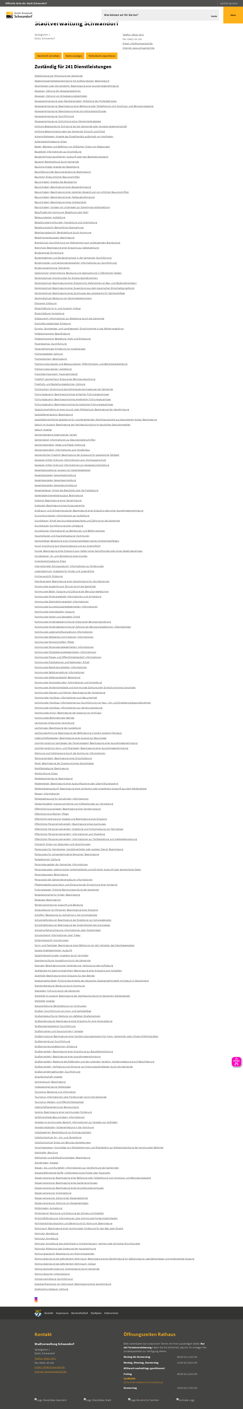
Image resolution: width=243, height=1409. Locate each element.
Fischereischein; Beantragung (51, 358)
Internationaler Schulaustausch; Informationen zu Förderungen (69, 566)
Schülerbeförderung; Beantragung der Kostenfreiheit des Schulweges (72, 925)
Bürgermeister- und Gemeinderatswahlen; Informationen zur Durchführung (76, 262)
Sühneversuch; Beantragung (50, 1081)
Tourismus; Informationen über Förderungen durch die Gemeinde (71, 1097)
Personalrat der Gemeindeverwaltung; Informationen (64, 879)
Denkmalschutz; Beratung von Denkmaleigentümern (63, 298)
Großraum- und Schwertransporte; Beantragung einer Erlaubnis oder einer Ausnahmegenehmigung (89, 510)
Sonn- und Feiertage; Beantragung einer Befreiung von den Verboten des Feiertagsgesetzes (84, 945)
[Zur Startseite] (46, 15)
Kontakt (48, 1313)
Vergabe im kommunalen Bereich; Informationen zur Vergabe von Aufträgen (76, 1122)
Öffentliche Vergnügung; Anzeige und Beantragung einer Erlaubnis (71, 818)
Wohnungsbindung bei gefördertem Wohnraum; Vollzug (65, 1263)
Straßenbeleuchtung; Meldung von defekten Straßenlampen (67, 1016)
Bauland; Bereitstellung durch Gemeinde (57, 161)
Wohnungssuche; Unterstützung (52, 1273)
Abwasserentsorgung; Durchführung (54, 116)
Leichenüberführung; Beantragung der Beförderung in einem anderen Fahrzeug (78, 733)
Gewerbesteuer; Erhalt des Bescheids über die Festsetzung (66, 490)
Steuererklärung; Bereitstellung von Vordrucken (61, 1006)
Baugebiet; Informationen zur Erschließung (58, 151)
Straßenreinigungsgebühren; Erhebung (56, 1046)
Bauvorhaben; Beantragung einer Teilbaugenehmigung (65, 197)
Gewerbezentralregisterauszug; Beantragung (59, 495)
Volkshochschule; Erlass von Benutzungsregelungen (63, 1142)
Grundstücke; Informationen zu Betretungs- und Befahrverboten (70, 530)
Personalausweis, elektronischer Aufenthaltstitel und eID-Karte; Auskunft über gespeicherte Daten (88, 869)
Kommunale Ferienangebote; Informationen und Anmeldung (68, 596)
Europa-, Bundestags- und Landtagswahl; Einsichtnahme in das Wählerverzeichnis (79, 328)
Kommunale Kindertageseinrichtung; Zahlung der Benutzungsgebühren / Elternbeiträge (83, 626)
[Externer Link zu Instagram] (36, 1299)
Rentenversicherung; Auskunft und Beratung (59, 904)
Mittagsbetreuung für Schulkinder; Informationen (62, 798)
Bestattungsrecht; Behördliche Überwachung (59, 227)
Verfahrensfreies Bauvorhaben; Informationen (60, 1117)
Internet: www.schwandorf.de (139, 48)
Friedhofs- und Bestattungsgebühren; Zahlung (60, 384)
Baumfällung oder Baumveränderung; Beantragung (63, 171)
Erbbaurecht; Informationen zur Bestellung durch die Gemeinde (69, 318)
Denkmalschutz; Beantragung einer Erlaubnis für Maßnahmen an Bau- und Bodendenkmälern (86, 283)
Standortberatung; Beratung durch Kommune (60, 985)
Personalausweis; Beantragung (51, 874)
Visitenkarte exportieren (102, 55)
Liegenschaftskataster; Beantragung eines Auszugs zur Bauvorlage (70, 738)
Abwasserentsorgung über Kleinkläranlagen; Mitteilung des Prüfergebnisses (76, 101)
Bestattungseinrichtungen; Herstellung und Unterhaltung (66, 222)
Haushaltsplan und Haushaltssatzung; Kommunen (62, 535)
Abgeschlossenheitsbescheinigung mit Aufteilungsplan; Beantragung (72, 80)
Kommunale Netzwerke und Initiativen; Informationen (64, 637)
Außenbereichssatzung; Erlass (51, 141)
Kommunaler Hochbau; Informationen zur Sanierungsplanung (69, 707)
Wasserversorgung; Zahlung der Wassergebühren (61, 1198)
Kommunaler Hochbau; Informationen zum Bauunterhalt (66, 697)
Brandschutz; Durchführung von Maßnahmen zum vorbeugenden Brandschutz (77, 242)
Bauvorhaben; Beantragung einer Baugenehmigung (63, 187)
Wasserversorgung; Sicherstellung (53, 1193)
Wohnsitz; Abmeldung (46, 1233)
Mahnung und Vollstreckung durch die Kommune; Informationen (70, 753)
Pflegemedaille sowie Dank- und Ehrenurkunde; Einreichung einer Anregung (76, 884)
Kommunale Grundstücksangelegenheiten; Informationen (66, 606)
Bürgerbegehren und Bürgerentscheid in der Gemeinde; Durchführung (73, 257)
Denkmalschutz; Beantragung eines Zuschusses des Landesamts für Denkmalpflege (80, 293)
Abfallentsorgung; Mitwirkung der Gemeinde (59, 75)
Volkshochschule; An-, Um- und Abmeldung (58, 1137)
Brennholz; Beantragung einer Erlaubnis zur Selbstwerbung (67, 247)
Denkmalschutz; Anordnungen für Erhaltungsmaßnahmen (66, 278)
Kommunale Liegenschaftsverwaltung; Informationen (64, 631)
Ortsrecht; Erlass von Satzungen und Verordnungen (63, 844)
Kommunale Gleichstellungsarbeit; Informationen (62, 601)
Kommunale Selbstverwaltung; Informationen (60, 672)
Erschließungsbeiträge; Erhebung (53, 323)
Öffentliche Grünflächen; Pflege (52, 813)
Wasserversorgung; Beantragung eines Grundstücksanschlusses (69, 1188)
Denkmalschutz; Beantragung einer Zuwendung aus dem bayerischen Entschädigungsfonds (84, 288)
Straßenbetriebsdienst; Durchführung (55, 1026)
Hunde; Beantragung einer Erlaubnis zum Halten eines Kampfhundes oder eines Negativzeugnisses (88, 551)
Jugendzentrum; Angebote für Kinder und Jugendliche (64, 571)
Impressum (62, 1313)
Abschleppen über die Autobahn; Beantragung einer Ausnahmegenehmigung (77, 85)
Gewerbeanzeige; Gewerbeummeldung (56, 485)
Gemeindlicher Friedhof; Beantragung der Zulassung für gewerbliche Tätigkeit (77, 455)
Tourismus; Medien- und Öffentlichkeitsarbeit (59, 1102)
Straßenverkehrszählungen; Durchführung (57, 1071)
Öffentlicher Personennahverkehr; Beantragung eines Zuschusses (70, 824)
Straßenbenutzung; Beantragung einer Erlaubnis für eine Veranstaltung (73, 1021)
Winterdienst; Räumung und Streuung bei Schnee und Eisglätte (69, 1213)
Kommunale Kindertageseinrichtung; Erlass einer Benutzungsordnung (73, 621)
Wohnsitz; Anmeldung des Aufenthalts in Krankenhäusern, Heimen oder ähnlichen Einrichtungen (87, 1243)
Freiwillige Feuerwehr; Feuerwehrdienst (56, 374)
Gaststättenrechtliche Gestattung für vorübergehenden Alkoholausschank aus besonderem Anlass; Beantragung (96, 419)
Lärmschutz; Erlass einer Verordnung (55, 722)
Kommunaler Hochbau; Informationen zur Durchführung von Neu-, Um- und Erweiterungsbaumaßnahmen (93, 702)
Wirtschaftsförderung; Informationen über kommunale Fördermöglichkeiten (76, 1218)
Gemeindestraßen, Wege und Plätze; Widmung (60, 444)
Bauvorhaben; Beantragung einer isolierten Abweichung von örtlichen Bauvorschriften (82, 192)
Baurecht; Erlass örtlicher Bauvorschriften (57, 176)
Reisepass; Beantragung (48, 899)
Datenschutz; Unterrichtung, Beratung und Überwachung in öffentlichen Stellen (78, 273)
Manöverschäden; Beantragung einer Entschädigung (63, 758)
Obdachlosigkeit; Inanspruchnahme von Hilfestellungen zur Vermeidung (74, 803)
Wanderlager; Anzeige (46, 1162)
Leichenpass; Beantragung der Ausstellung (58, 727)
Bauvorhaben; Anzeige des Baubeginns (56, 182)
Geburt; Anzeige (43, 429)
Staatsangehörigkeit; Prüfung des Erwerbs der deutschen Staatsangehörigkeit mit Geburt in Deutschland (92, 980)
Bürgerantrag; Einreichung (49, 252)
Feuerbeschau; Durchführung (51, 343)
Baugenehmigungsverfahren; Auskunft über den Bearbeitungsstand (71, 156)
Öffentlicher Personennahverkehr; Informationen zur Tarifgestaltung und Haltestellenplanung (86, 839)
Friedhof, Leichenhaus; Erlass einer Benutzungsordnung (65, 379)
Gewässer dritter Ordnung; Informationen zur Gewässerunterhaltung (72, 465)
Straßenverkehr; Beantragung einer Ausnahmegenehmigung (68, 1056)
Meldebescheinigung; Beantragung (54, 778)
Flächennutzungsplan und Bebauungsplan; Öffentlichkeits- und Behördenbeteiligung (81, 364)
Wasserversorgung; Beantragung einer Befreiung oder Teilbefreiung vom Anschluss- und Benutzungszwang (93, 1177)
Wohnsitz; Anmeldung (46, 1238)
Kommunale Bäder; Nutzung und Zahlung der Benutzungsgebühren (72, 591)
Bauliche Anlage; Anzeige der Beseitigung (57, 166)
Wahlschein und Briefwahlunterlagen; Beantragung (62, 1157)
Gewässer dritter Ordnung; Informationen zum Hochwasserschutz (70, 460)
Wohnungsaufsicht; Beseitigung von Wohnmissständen (64, 1253)
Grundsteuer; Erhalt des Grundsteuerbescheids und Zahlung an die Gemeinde (77, 520)
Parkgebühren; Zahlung (47, 859)
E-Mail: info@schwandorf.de (138, 43)
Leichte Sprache (229, 3)
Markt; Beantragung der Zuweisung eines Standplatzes (64, 763)
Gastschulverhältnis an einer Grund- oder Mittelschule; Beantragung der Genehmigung (82, 409)
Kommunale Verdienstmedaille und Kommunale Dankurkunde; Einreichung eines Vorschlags (85, 687)
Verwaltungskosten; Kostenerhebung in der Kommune (64, 1127)
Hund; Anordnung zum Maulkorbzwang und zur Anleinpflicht (68, 546)
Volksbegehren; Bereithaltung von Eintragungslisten (63, 1132)
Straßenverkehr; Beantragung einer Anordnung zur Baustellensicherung (74, 1051)
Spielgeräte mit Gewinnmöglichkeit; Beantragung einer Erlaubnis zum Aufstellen (78, 970)
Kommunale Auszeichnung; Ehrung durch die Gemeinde (65, 586)
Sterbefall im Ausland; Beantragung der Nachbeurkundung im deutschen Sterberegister (82, 995)
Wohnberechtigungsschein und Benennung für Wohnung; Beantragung (73, 1223)
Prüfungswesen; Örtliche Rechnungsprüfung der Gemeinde (67, 889)
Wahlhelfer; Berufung (46, 1152)
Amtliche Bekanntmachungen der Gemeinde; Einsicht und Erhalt (70, 131)
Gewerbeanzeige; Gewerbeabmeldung (55, 475)
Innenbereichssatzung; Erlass (50, 561)
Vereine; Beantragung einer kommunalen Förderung (63, 1112)
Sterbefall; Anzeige (45, 1000)
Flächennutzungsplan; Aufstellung (53, 369)
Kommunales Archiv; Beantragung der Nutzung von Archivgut (68, 712)
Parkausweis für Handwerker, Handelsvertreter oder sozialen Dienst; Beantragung (79, 849)
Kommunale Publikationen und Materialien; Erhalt (62, 662)
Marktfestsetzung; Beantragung (52, 768)
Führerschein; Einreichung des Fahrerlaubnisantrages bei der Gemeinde (74, 389)
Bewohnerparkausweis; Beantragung (55, 237)
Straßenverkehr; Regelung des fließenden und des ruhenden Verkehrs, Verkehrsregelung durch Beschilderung (94, 1061)
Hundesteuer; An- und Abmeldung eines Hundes (61, 556)
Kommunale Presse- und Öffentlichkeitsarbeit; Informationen (68, 657)
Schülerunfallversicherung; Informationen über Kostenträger (68, 930)
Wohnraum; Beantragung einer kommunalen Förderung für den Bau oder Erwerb (79, 1228)
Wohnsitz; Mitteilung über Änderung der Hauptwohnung (65, 1248)
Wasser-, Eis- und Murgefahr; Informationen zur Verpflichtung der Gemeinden (77, 1167)
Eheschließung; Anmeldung (49, 313)
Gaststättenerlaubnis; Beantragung (54, 414)
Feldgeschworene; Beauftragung (52, 333)
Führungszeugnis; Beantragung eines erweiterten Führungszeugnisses (73, 399)
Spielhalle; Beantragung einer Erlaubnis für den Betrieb (65, 975)
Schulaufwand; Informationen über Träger (57, 935)
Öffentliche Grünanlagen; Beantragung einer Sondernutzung (68, 808)
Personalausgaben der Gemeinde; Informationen (61, 864)
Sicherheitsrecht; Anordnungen (52, 940)
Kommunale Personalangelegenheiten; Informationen (64, 647)
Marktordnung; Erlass (46, 773)
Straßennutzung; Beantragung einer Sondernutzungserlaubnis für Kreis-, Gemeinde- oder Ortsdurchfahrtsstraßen (96, 1036)
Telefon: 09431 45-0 (133, 34)
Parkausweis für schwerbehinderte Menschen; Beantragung (67, 854)
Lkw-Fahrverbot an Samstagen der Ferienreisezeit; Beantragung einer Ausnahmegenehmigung (86, 743)
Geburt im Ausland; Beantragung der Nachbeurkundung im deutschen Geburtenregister (82, 424)
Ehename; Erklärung (46, 303)
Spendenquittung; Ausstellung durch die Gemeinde (63, 960)
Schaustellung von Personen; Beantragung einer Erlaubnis (66, 909)
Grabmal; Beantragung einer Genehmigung (58, 500)
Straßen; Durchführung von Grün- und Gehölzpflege (63, 1011)
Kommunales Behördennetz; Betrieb (54, 717)
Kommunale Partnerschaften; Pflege (54, 642)
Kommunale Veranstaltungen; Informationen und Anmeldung (68, 682)
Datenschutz (111, 1313)
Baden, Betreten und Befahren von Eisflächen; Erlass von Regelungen (72, 146)
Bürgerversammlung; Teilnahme (52, 267)
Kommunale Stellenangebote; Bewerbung (57, 677)
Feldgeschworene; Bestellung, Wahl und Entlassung (63, 338)
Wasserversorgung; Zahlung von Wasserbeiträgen (61, 1203)
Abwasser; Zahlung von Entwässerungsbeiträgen (61, 96)
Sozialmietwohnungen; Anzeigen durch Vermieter (61, 955)
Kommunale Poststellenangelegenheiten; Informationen (65, 652)
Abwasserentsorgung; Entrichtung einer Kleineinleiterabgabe (68, 121)
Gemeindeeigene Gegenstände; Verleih (56, 434)
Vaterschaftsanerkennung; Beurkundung (57, 1107)
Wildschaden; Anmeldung (48, 1208)
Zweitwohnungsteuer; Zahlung (51, 1289)
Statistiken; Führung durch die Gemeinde (57, 990)
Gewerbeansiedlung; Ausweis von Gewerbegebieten (63, 470)
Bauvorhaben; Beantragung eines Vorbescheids (60, 202)
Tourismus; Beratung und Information (55, 1091)
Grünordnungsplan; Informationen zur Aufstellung (62, 515)
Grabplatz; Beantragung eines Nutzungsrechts (60, 505)
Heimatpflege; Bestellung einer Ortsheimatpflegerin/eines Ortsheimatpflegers (77, 540)
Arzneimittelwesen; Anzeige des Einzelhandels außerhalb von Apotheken (74, 136)
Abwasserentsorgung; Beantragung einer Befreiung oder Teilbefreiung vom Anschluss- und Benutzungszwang (94, 106)
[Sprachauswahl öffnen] (214, 3)
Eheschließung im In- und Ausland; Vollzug (58, 308)
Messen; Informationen (47, 793)
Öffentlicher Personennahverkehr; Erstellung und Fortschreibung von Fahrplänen (79, 829)
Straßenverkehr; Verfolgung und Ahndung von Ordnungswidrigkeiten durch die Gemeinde (84, 1066)
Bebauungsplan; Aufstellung (50, 217)
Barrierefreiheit (79, 1313)
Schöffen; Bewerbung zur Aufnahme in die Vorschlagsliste (66, 915)
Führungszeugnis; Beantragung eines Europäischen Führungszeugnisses (74, 404)
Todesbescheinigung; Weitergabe (53, 1086)
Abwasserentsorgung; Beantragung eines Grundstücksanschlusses (70, 111)
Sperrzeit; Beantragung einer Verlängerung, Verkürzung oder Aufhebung (74, 965)
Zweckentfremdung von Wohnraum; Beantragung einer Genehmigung (73, 1284)
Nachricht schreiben (48, 55)
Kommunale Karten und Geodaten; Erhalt (57, 616)
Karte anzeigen (74, 55)
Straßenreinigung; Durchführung (52, 1041)
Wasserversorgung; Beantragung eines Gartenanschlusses (66, 1182)
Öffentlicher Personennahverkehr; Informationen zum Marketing (70, 834)
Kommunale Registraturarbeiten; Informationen (61, 667)
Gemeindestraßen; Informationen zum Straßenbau (62, 449)
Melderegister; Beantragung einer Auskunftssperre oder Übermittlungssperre (76, 783)
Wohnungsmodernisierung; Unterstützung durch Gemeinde (67, 1268)
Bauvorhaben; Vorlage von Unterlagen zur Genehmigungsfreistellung (72, 207)
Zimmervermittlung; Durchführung (54, 1279)
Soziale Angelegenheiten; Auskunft (53, 950)
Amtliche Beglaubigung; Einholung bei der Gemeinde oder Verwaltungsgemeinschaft (81, 126)
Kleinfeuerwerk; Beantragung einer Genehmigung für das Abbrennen (72, 581)
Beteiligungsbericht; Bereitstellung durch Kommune (63, 232)
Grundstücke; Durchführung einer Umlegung (59, 525)
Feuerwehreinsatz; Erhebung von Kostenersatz (60, 348)
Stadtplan (96, 1313)
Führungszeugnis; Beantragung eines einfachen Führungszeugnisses (72, 394)
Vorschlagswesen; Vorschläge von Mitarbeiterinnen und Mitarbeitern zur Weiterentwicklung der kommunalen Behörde (99, 1147)
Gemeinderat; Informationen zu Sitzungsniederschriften (65, 439)
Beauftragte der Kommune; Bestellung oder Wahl (61, 212)
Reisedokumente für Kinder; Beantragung (57, 894)
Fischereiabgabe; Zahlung (49, 353)
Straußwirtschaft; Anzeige (48, 1076)
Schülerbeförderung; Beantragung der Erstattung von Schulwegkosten (73, 920)
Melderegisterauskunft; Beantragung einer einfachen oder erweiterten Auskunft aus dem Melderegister (91, 788)
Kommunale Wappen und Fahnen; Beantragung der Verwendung (70, 692)
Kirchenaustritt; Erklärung (49, 576)
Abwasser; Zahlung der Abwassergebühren (58, 91)
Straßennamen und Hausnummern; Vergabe (59, 1031)
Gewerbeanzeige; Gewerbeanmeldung (55, 480)
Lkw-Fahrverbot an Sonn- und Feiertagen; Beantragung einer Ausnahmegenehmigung (81, 748)
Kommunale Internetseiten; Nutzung (55, 611)
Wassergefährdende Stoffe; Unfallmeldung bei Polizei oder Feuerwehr (73, 1172)
